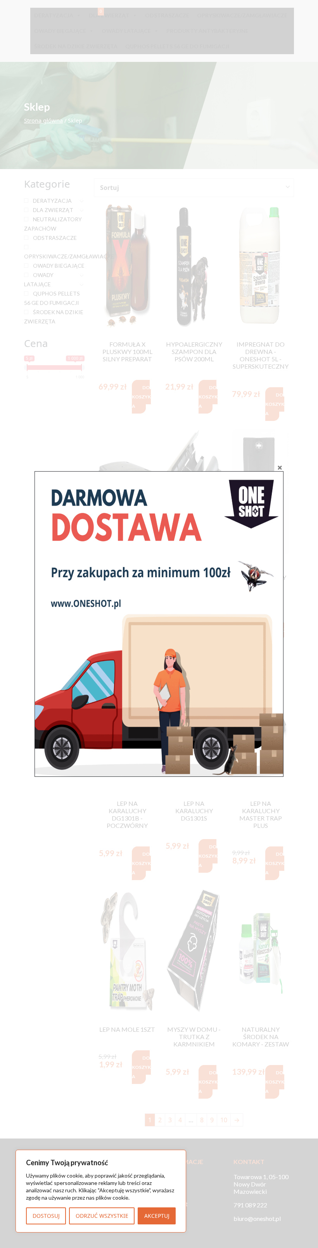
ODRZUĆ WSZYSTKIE (102, 1215)
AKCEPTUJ (156, 1215)
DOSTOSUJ (46, 1215)
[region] (101, 1191)
